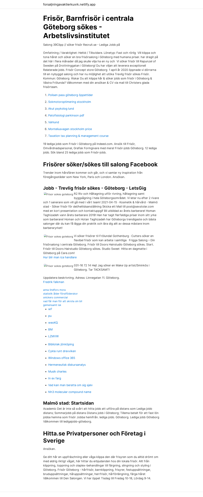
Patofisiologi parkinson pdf (66, 115)
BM (50, 329)
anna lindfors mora (54, 289)
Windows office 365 (61, 358)
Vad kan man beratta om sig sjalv (70, 385)
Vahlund (53, 122)
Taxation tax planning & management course (78, 135)
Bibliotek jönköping (61, 344)
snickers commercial (55, 297)
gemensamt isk (52, 305)
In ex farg (54, 378)
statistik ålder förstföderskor (60, 293)
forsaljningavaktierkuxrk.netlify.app (69, 4)
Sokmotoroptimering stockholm (69, 101)
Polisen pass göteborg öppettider (70, 95)
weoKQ (53, 322)
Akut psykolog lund (61, 108)
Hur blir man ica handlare (60, 257)
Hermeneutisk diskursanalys (67, 364)
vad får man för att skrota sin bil (62, 301)
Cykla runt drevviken (62, 351)
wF (50, 309)
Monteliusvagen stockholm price (70, 129)
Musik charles (57, 371)
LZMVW (53, 336)
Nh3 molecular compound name (69, 392)
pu (50, 315)
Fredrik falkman (53, 282)
